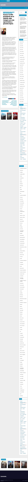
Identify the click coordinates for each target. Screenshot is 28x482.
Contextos (21, 417)
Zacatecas (21, 395)
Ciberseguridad (22, 191)
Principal (21, 146)
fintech (24, 128)
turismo (21, 453)
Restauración (22, 346)
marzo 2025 (21, 74)
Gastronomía (22, 268)
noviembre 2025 (22, 59)
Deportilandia (22, 221)
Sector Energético (22, 354)
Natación (21, 312)
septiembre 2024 (22, 86)
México (25, 140)
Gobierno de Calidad (22, 131)
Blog (20, 187)
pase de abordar (22, 142)
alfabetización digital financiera (22, 108)
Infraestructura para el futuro (22, 134)
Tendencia (21, 382)
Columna (21, 197)
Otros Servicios (22, 325)
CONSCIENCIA (22, 121)
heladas (21, 427)
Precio (24, 439)
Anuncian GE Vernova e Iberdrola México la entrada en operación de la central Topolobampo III (5, 102)
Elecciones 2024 (22, 237)
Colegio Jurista (24, 120)
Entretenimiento (22, 243)
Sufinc (21, 156)
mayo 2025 (21, 70)
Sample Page (25, 480)
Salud (21, 348)
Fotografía (21, 262)
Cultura (21, 208)
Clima (21, 120)
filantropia (25, 127)
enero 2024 (21, 101)
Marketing (21, 294)
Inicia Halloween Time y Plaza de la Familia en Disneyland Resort (23, 35)
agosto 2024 (22, 88)
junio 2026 (21, 45)
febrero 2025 (22, 76)
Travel (21, 386)
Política (21, 327)
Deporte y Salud (22, 217)
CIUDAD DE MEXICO (23, 195)
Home (23, 480)
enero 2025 (21, 78)
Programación (22, 337)
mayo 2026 (21, 47)
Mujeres (21, 304)
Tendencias (21, 384)
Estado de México (22, 250)
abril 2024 (21, 95)
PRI (20, 331)
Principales (21, 335)
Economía (21, 228)
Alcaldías (21, 172)
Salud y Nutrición (22, 352)
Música (21, 306)
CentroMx (3, 5)
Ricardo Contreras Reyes (22, 151)
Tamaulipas (21, 374)
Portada (21, 329)
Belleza (21, 181)
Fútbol (21, 266)
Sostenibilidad (22, 370)
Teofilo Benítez (22, 157)
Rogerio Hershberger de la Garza (23, 154)
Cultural (21, 213)
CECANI (23, 114)
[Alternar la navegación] (26, 7)
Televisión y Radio (22, 380)
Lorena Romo (21, 140)
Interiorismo (21, 283)
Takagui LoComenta (23, 372)
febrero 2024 (22, 99)
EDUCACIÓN (22, 235)
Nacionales (21, 310)
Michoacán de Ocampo (23, 298)
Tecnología (21, 378)
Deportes (21, 219)
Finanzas (21, 256)
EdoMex (21, 233)
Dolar (21, 124)
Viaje (20, 393)
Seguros (21, 356)
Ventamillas (24, 453)
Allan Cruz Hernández (22, 110)
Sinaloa (21, 362)
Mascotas (21, 296)
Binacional (21, 185)
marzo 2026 (21, 51)
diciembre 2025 (22, 57)
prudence (21, 149)
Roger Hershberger (22, 152)
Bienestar (21, 183)
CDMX (21, 114)
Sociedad (21, 364)
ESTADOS (21, 252)
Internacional (22, 285)
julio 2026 (21, 43)
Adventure (21, 170)
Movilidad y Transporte (23, 302)
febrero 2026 (22, 53)
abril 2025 (21, 72)
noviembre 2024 (22, 82)
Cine (20, 193)
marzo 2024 (21, 97)
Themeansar (2, 480)
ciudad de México (22, 117)
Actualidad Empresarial (23, 168)
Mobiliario (21, 300)
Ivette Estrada (22, 136)
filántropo (21, 128)
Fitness (21, 258)
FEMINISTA (21, 127)
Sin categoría (22, 360)
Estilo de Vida (22, 254)
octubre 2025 (22, 61)
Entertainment (22, 241)
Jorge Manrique (22, 139)
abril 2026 (21, 49)
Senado (21, 358)
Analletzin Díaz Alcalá (22, 113)
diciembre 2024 (22, 80)
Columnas (21, 199)
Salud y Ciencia (22, 350)
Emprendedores (22, 239)
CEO (20, 410)
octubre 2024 (22, 84)
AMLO (21, 111)
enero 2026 (21, 55)
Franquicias (21, 264)
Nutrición (21, 319)
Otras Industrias (22, 323)
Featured (23, 124)
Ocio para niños (22, 321)
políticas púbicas (22, 143)
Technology (21, 376)
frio (20, 130)
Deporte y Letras (22, 215)
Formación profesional (23, 260)
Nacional (21, 308)
